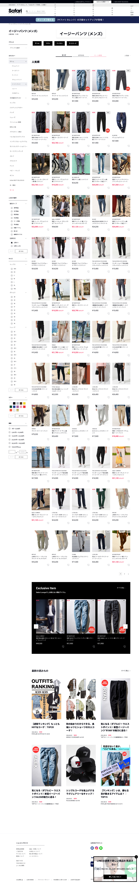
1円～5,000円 (16, 429)
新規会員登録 (20, 849)
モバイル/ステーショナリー (18, 146)
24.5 (15, 348)
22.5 (15, 335)
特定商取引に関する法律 (60, 880)
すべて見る (120, 588)
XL (14, 285)
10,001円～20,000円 (18, 436)
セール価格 (98, 55)
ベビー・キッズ (15, 170)
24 (14, 345)
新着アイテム (17, 228)
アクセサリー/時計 (16, 132)
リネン (48, 43)
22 (14, 331)
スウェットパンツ (17, 79)
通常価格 (81, 55)
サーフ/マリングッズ (16, 151)
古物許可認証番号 (75, 880)
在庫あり (16, 242)
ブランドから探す (74, 11)
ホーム (10, 24)
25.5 (15, 355)
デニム (37, 43)
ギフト (12, 175)
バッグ (12, 112)
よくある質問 (20, 865)
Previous (36, 626)
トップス (12, 103)
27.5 (15, 368)
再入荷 (15, 231)
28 (14, 297)
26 (14, 358)
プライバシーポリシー (44, 880)
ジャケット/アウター (16, 107)
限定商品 (16, 214)
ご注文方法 (19, 851)
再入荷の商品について (35, 854)
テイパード (73, 43)
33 (14, 313)
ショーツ (14, 88)
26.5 (15, 361)
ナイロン (60, 43)
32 (14, 310)
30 (14, 303)
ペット (12, 166)
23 (14, 338)
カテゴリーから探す (55, 11)
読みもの (112, 11)
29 (14, 300)
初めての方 (19, 861)
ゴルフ (12, 156)
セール (12, 190)
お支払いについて (34, 851)
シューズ (12, 117)
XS (14, 272)
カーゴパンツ (15, 70)
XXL (15, 288)
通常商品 (16, 208)
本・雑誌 (12, 185)
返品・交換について (35, 849)
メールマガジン (33, 856)
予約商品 (16, 224)
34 (14, 317)
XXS (15, 269)
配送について (20, 856)
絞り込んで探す (93, 11)
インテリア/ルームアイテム (18, 141)
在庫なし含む (17, 246)
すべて (64, 55)
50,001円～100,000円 (18, 443)
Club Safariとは (20, 863)
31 (14, 307)
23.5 (15, 341)
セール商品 (17, 221)
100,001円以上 (16, 447)
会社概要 (18, 880)
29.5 (15, 381)
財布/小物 (13, 127)
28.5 (15, 374)
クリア (11, 251)
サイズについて (20, 854)
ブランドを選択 (15, 48)
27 (14, 365)
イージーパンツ (16, 84)
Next (125, 626)
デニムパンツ (15, 66)
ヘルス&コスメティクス (17, 137)
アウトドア (13, 161)
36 (14, 323)
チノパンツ (15, 75)
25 (14, 351)
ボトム (15, 24)
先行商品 (16, 211)
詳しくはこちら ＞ (115, 877)
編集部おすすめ (18, 234)
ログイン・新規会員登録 (132, 11)
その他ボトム (15, 93)
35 (14, 320)
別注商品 (16, 218)
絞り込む (21, 251)
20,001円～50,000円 (18, 440)
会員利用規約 (30, 880)
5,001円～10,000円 (17, 432)
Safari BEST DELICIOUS (17, 180)
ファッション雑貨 (15, 122)
